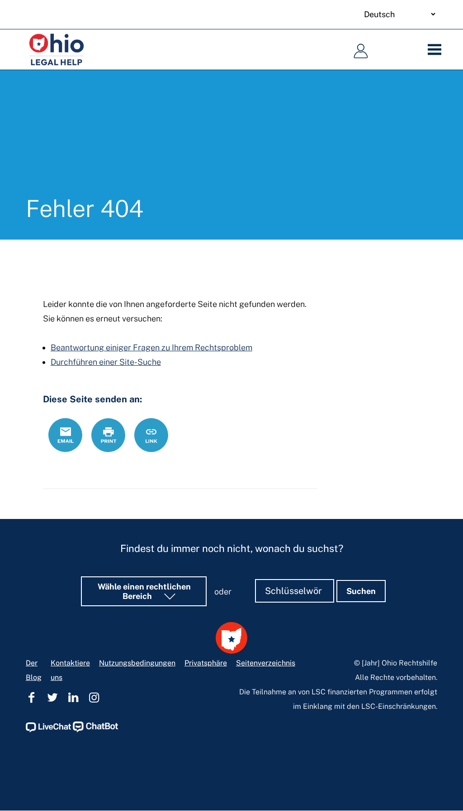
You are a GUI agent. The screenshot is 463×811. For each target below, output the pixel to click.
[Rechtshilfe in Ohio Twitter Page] (52, 697)
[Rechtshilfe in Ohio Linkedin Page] (73, 697)
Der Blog (34, 670)
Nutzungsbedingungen (137, 663)
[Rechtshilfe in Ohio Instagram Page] (94, 697)
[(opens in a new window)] (48, 730)
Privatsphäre (205, 663)
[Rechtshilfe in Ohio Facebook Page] (32, 697)
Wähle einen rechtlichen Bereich (144, 591)
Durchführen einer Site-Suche (106, 362)
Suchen (361, 591)
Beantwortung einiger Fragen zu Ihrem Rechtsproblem (151, 347)
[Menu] (437, 49)
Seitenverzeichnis (265, 663)
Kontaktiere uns (70, 670)
